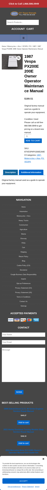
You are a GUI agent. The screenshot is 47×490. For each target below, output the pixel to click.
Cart (30, 28)
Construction (23, 225)
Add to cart (33, 141)
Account (18, 28)
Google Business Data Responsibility (24, 274)
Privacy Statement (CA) (23, 288)
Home (4, 46)
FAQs (24, 243)
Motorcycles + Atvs (14, 46)
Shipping (23, 252)
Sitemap (23, 306)
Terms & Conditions (23, 297)
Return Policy (23, 256)
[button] (43, 459)
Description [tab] (10, 172)
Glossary (23, 238)
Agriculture (23, 229)
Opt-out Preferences (24, 283)
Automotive (23, 211)
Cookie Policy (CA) (23, 265)
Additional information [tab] (31, 172)
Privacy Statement (28, 486)
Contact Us (23, 301)
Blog (23, 261)
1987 (34, 46)
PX (30, 46)
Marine (23, 234)
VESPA (25, 46)
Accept (24, 481)
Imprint (37, 486)
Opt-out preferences (14, 486)
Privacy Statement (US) (23, 292)
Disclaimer (23, 270)
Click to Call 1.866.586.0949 (24, 4)
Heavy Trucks (23, 220)
